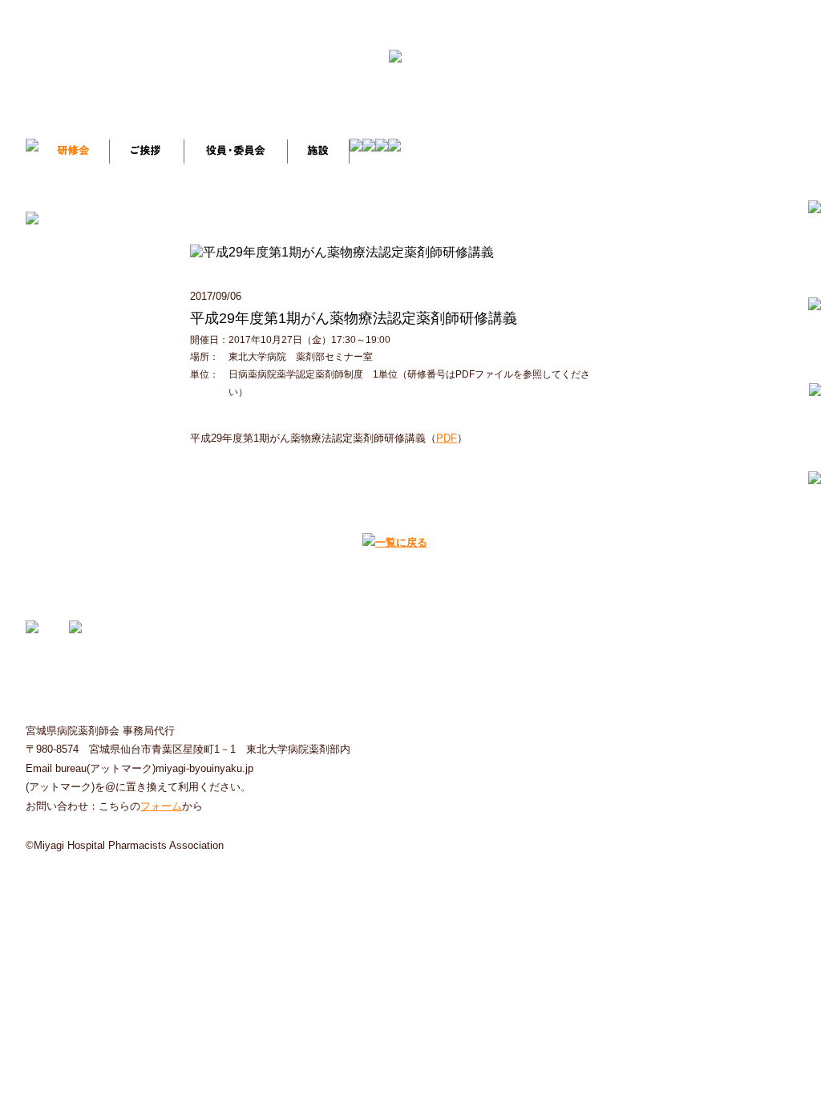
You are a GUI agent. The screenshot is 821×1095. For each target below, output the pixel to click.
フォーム (161, 806)
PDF (446, 438)
